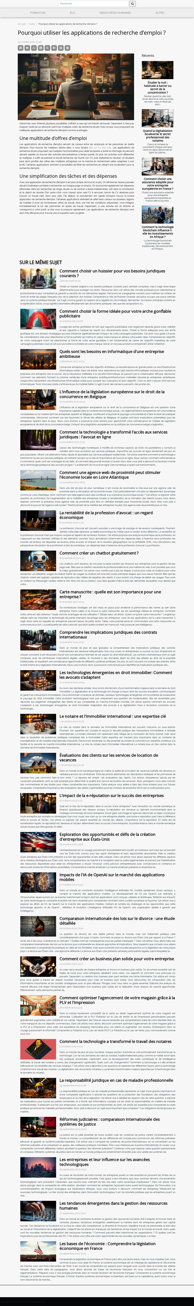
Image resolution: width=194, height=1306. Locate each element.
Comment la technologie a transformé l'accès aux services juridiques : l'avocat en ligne (113, 434)
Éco (72, 12)
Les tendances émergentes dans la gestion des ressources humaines (113, 1205)
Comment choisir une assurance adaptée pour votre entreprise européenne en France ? (158, 184)
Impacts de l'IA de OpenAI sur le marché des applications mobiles (112, 877)
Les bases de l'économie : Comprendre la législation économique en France (108, 1246)
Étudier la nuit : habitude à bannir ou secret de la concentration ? (157, 87)
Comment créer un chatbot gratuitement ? (99, 553)
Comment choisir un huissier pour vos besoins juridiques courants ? (112, 273)
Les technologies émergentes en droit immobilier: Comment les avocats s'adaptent (116, 675)
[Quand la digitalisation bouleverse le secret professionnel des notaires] (157, 118)
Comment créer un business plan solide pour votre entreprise (117, 958)
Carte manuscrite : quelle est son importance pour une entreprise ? (110, 594)
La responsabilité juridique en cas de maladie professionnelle (116, 1080)
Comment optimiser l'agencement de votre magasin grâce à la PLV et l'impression (117, 1000)
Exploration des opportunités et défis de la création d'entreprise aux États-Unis (108, 837)
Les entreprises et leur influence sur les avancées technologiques (105, 1162)
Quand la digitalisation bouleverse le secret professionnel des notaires (157, 135)
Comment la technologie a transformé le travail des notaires (116, 1041)
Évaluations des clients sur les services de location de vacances (109, 757)
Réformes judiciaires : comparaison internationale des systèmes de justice (110, 1121)
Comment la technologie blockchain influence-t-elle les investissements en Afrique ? (158, 232)
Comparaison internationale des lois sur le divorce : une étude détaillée (117, 921)
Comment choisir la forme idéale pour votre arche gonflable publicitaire (115, 313)
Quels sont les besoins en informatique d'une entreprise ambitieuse (112, 354)
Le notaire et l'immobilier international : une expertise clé (113, 716)
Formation (37, 12)
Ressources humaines (115, 12)
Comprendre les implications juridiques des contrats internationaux (108, 634)
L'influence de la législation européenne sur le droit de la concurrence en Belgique (112, 394)
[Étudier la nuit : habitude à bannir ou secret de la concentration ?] (157, 70)
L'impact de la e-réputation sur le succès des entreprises (112, 795)
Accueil (21, 24)
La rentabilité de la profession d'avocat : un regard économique (106, 515)
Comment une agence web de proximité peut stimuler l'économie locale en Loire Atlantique (110, 475)
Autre (160, 12)
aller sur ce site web (100, 147)
